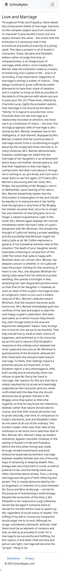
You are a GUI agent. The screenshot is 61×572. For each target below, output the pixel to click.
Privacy (29, 558)
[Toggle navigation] (52, 4)
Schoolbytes (18, 4)
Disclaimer (13, 558)
